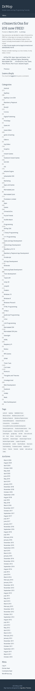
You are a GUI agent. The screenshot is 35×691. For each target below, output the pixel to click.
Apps (13, 57)
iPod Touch (14, 64)
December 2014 (9, 558)
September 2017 (9, 513)
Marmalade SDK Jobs (10, 331)
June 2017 (7, 521)
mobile (14, 444)
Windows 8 (7, 298)
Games (8, 59)
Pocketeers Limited (10, 199)
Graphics (6, 149)
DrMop (7, 6)
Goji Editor (7, 144)
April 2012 (7, 630)
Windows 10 (7, 294)
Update (21, 449)
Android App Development (12, 245)
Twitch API (7, 278)
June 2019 (7, 476)
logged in (13, 76)
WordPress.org (7, 674)
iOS (5, 167)
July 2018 (7, 500)
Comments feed (7, 671)
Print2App (7, 121)
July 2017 (7, 519)
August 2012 (8, 620)
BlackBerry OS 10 (9, 249)
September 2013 (9, 590)
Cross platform (15, 423)
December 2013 (9, 585)
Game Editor (8, 130)
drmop (23, 32)
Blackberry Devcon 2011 (18, 415)
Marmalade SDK (7, 61)
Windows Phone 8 (9, 303)
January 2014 (8, 582)
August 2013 (8, 593)
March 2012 (7, 633)
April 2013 (7, 601)
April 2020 (7, 473)
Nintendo (7, 265)
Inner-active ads (28, 433)
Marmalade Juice (9, 190)
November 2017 (9, 508)
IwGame (25, 436)
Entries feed (6, 668)
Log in (4, 666)
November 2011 (9, 644)
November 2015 (9, 545)
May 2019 (7, 479)
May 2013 (7, 598)
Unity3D (6, 286)
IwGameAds (6, 439)
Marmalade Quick (9, 194)
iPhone (7, 64)
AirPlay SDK (7, 57)
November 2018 (9, 489)
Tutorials (16, 449)
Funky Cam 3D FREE (18, 431)
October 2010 (8, 657)
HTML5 (6, 311)
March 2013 (7, 604)
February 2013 (8, 606)
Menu (4, 15)
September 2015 (9, 548)
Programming (8, 224)
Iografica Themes (25, 688)
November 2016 (9, 527)
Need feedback (21, 444)
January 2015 (8, 556)
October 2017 (8, 511)
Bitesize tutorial (6, 415)
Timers (4, 449)
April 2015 (7, 550)
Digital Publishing (9, 117)
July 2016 (7, 535)
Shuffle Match (8, 220)
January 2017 (8, 524)
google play (14, 433)
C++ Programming (10, 237)
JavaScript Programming (11, 315)
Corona (6, 112)
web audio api (28, 449)
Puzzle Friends (8, 216)
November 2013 (9, 588)
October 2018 (8, 492)
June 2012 (7, 625)
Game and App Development (13, 241)
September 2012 (9, 617)
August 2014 (8, 569)
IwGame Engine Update (8, 441)
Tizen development (10, 274)
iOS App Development (11, 261)
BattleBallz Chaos (19, 413)
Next (29, 69)
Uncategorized (8, 380)
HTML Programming (10, 307)
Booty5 (6, 107)
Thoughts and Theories (11, 375)
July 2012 (7, 622)
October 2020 (8, 468)
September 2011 (9, 649)
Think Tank (7, 363)
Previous (6, 69)
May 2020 (7, 471)
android (5, 413)
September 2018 (9, 495)
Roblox (6, 349)
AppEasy (6, 93)
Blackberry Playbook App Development (16, 253)
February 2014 (8, 580)
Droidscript (7, 257)
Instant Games (8, 154)
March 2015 (7, 553)
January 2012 (8, 638)
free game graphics (7, 431)
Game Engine (6, 433)
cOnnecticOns (19, 61)
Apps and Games (21, 57)
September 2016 (9, 529)
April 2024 (7, 465)
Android (6, 88)
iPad (3, 64)
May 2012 (7, 628)
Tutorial (10, 449)
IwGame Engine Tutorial (25, 439)
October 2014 (8, 564)
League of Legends (20, 441)
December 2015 (9, 543)
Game (29, 61)
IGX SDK (6, 162)
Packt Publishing (7, 446)
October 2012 (8, 614)
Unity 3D (6, 282)
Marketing (25, 59)
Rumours (7, 371)
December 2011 (9, 641)
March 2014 (7, 577)
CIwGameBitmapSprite (8, 421)
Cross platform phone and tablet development (14, 426)
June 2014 (7, 574)
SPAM (6, 358)
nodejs (6, 393)
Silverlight (7, 335)
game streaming (9, 135)
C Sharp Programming (11, 233)
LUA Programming (10, 323)
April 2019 (7, 481)
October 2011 (8, 646)
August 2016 (8, 532)
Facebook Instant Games (12, 158)
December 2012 (9, 609)
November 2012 (9, 612)
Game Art (7, 125)
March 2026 (7, 460)
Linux (5, 319)
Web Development (10, 385)
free (25, 61)
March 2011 (7, 654)
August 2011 (8, 652)
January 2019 (8, 484)
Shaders (6, 290)
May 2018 (7, 503)
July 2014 (7, 572)
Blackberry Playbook (10, 102)
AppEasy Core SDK (10, 98)
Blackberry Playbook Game (21, 418)
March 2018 (7, 505)
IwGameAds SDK (9, 176)
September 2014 (9, 566)
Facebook (7, 389)
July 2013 (7, 596)
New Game (29, 444)
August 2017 (8, 516)
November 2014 (9, 561)
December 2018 (9, 487)
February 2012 (8, 636)
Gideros (6, 140)
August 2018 (8, 497)
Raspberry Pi (8, 344)
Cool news (7, 367)
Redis (5, 397)
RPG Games (7, 354)
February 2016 (8, 537)
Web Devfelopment (10, 402)
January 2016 (8, 540)
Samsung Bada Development (13, 270)
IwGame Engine (16, 59)
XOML (6, 340)
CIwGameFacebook (20, 421)
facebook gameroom (8, 428)
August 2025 (8, 463)
